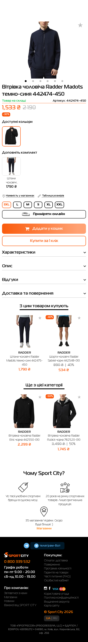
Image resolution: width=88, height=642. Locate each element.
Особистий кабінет (56, 580)
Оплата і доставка (56, 560)
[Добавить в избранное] (80, 25)
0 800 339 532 (17, 561)
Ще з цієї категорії (44, 385)
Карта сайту (51, 605)
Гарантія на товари (56, 572)
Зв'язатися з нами (15, 593)
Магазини (44, 528)
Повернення (52, 564)
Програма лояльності (57, 568)
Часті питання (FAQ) (57, 576)
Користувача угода (56, 594)
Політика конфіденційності (61, 598)
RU (55, 618)
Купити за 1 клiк (44, 241)
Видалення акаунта (56, 602)
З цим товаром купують (44, 306)
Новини (9, 601)
